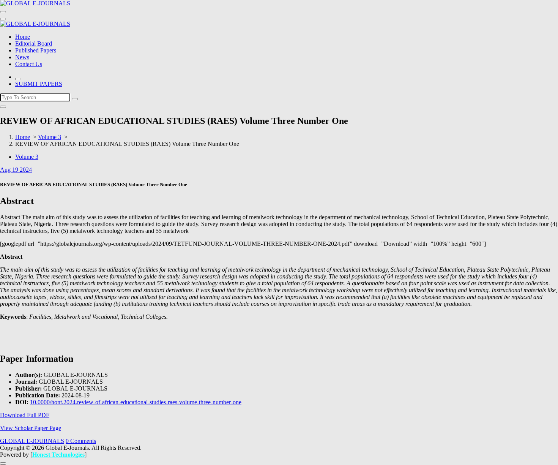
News (22, 57)
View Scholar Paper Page (30, 428)
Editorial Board (33, 43)
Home (22, 36)
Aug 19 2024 (16, 169)
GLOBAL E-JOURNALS (32, 441)
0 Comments (81, 441)
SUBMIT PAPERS (38, 84)
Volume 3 (49, 137)
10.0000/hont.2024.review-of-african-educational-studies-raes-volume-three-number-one (135, 402)
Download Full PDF (24, 415)
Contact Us (28, 64)
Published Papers (35, 50)
